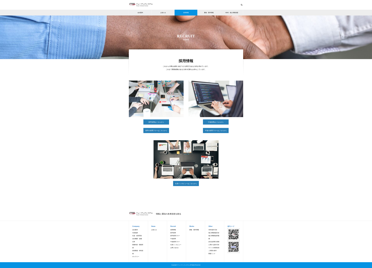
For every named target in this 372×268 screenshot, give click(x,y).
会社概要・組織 (137, 238)
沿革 (133, 241)
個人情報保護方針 (213, 233)
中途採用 (173, 238)
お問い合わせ (174, 247)
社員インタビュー (175, 244)
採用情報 (186, 12)
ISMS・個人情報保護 (231, 12)
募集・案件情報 (209, 12)
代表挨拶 (135, 233)
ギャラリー (135, 256)
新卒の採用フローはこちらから (156, 130)
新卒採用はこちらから (159, 122)
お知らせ (163, 12)
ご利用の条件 (212, 250)
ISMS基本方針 (212, 230)
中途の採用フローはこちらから (216, 130)
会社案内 (140, 12)
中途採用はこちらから (218, 122)
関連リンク (211, 253)
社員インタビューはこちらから (186, 183)
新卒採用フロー (175, 235)
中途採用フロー (175, 241)
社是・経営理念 (137, 235)
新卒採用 (173, 233)
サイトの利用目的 (213, 247)
